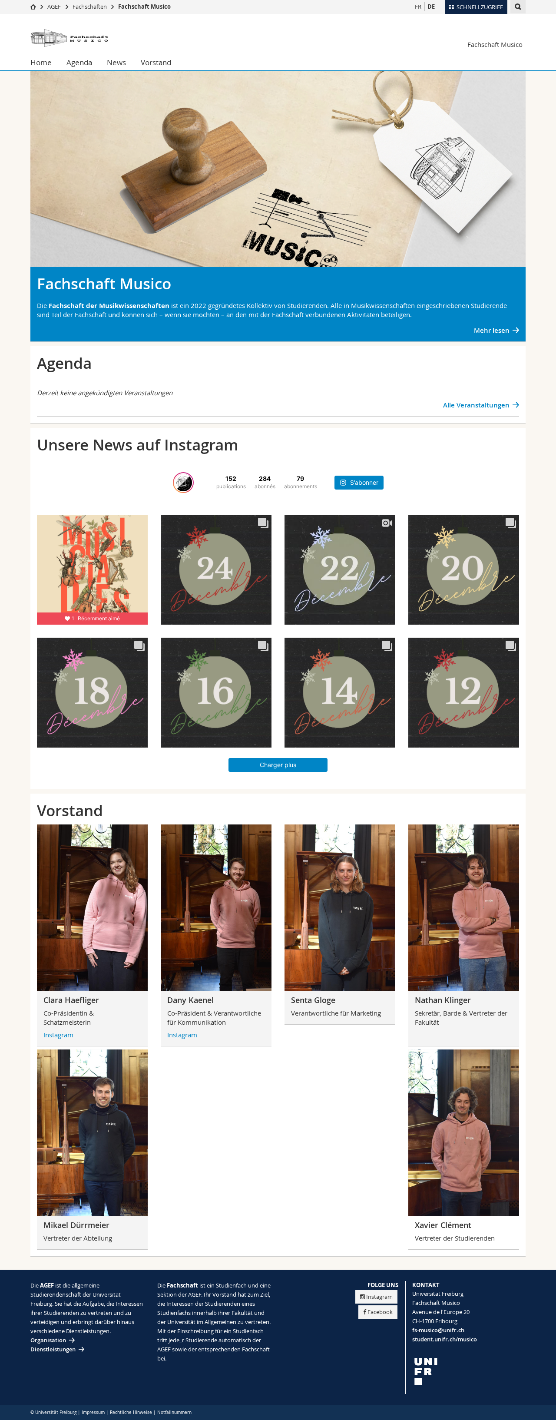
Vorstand (156, 62)
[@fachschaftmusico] (183, 482)
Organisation (48, 1340)
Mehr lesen (492, 330)
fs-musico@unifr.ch (438, 1330)
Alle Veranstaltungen (476, 405)
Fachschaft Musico (144, 6)
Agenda (79, 62)
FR (418, 6)
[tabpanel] (278, 179)
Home (41, 62)
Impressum (93, 1412)
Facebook (380, 1312)
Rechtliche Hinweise (131, 1412)
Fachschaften (90, 6)
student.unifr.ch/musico (444, 1339)
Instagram (58, 1034)
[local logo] (469, 1372)
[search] (518, 6)
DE (431, 6)
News (116, 62)
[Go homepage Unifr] (82, 38)
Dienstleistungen (53, 1349)
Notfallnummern (174, 1412)
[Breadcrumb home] (33, 6)
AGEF (54, 6)
